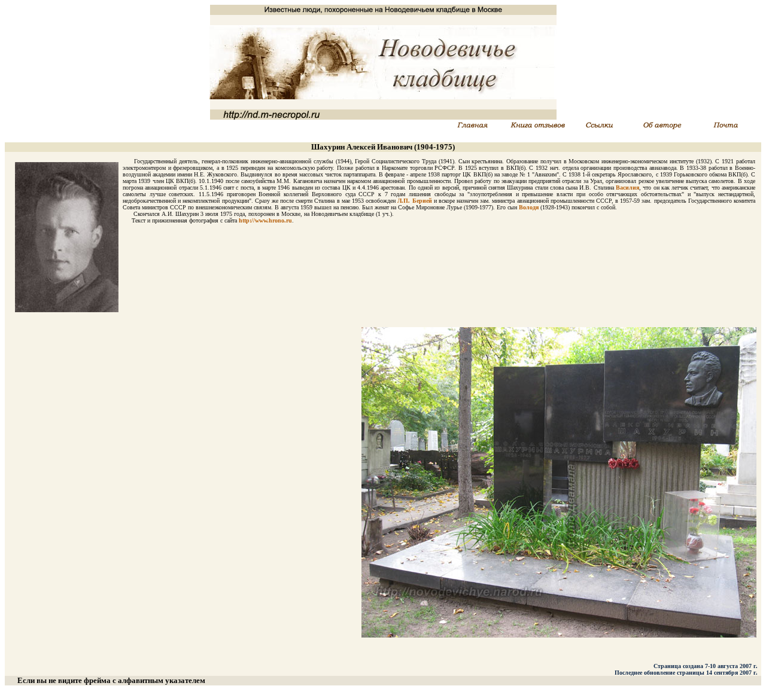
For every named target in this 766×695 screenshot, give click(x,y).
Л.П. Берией (414, 200)
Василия (627, 187)
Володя (529, 207)
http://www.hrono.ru (265, 220)
